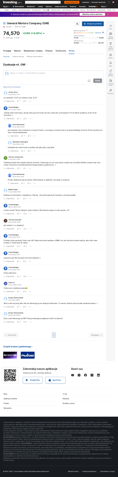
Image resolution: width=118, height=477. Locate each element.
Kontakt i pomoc (69, 403)
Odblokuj (98, 33)
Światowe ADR (55, 10)
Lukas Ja (11, 282)
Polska (14, 10)
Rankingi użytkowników (35, 56)
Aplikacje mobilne (10, 399)
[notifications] (109, 2)
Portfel (6, 403)
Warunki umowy (73, 471)
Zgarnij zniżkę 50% (72, 2)
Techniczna (60, 51)
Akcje (7, 10)
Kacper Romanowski (15, 298)
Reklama (66, 399)
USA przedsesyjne (24, 10)
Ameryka (75, 10)
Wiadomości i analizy (33, 51)
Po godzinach (36, 10)
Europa (82, 10)
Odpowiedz (10, 101)
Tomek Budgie (13, 107)
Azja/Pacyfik (101, 10)
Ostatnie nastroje (18, 56)
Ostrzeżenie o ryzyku (107, 471)
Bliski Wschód (91, 10)
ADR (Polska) (66, 10)
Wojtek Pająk (12, 189)
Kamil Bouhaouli (18, 124)
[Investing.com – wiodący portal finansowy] (12, 2)
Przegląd (7, 51)
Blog (5, 394)
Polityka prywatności (89, 471)
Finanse (49, 51)
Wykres (17, 51)
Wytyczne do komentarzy (12, 87)
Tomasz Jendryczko (15, 157)
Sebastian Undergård (20, 142)
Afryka (109, 10)
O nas (65, 394)
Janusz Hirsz (13, 92)
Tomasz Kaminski (14, 220)
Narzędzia (7, 408)
